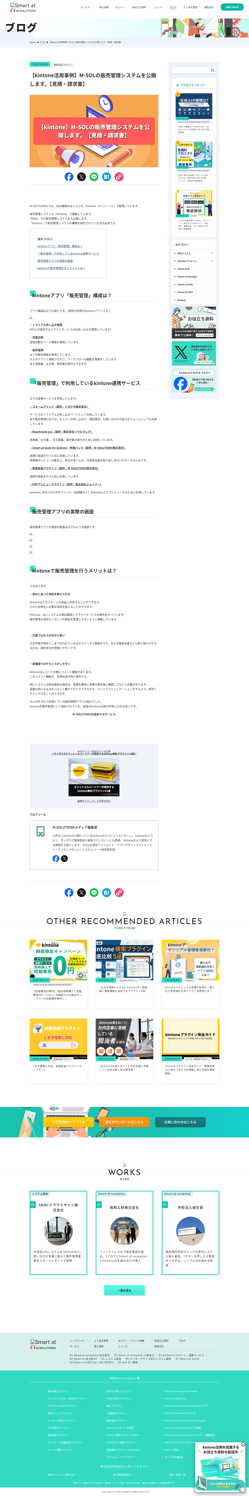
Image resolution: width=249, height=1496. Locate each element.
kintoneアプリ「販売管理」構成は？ (60, 246)
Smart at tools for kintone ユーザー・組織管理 (190, 1435)
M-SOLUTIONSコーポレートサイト (124, 1466)
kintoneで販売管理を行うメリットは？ (61, 268)
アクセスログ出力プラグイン (62, 1405)
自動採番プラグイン (116, 1420)
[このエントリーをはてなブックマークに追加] (106, 176)
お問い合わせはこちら (180, 1122)
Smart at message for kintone (181, 1391)
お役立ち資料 (139, 7)
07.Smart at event (187, 1358)
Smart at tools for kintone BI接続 (183, 1427)
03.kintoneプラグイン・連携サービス (181, 1355)
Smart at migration (175, 1398)
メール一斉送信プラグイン (61, 1420)
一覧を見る (124, 1290)
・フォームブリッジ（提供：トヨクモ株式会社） (59, 406)
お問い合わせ (232, 7)
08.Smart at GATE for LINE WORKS (92, 1362)
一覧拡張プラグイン (116, 1413)
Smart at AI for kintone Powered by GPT (187, 1405)
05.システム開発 (111, 1358)
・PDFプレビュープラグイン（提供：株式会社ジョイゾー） (66, 484)
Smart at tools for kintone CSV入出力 (185, 1420)
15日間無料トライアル (68, 1122)
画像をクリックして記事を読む (94, 801)
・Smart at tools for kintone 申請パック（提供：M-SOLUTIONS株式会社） (78, 448)
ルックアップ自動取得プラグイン (65, 1442)
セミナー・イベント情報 (131, 1340)
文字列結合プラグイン (59, 1427)
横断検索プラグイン (58, 1435)
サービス (74, 1346)
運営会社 (209, 7)
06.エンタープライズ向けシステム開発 (148, 1358)
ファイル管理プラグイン (60, 1449)
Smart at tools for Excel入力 (180, 1413)
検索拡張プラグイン (58, 1391)
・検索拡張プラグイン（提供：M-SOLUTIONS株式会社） (65, 468)
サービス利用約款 (174, 1457)
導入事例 (104, 7)
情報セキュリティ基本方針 (61, 1474)
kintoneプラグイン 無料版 (120, 1427)
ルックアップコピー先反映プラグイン (67, 1398)
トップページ (77, 1340)
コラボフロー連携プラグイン (121, 1442)
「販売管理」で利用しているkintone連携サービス (68, 253)
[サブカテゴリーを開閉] (211, 253)
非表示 (48, 239)
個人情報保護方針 (122, 1474)
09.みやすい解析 (128, 1362)
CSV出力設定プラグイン (118, 1398)
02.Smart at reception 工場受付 (134, 1355)
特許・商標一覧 (177, 1474)
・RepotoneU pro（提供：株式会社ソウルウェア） (61, 432)
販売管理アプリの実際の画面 (55, 261)
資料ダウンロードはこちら (124, 1122)
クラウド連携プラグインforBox (122, 1435)
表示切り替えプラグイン (119, 1391)
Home (33, 42)
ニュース (157, 7)
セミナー (120, 7)
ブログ (172, 7)
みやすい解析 (172, 1449)
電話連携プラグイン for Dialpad (123, 1449)
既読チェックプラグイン (60, 1413)
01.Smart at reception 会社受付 (90, 1355)
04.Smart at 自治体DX (83, 1358)
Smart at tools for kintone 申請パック (185, 1442)
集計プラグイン (114, 1405)
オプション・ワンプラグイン (121, 1457)
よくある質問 (190, 7)
